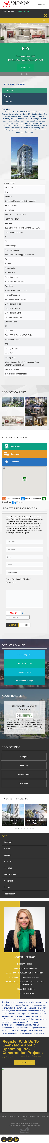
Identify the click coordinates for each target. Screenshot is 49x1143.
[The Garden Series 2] (36, 815)
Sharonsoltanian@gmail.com (24, 968)
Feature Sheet (24, 774)
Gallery (7, 849)
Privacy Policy (15, 1116)
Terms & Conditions (28, 1116)
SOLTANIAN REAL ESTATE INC (24, 973)
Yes (16, 582)
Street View (15, 454)
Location (8, 101)
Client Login (41, 1116)
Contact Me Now (24, 1063)
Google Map (15, 446)
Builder (7, 887)
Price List (24, 766)
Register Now (25, 67)
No (9, 582)
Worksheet (23, 783)
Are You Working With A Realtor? (18, 579)
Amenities (14, 462)
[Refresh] (22, 613)
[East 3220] (13, 815)
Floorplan (24, 757)
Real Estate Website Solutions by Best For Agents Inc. (24, 1125)
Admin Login (4, 1116)
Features (8, 96)
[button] (24, 479)
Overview (8, 90)
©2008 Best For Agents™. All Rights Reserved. (24, 1123)
